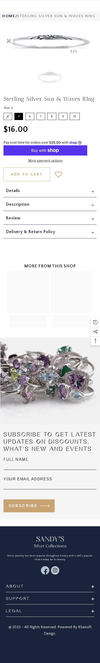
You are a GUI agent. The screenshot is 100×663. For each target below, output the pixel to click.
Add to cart (27, 174)
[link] (28, 318)
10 (74, 115)
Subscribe (23, 506)
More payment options (45, 160)
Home (8, 16)
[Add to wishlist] (58, 174)
